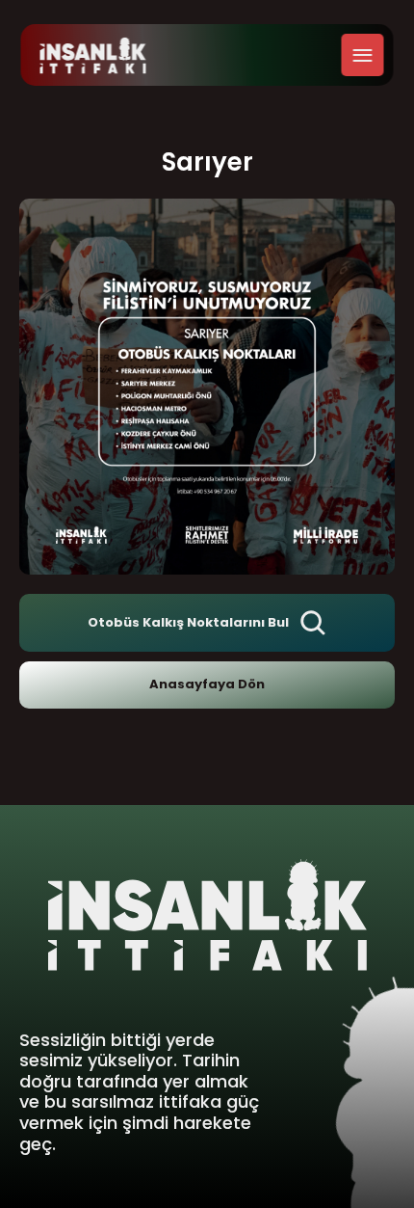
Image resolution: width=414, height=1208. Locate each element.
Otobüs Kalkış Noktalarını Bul (188, 622)
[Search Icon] (312, 622)
